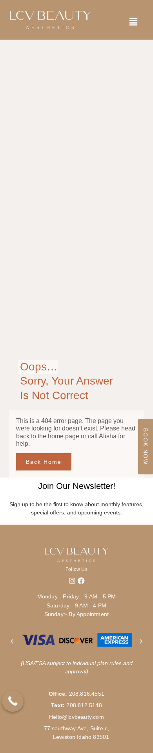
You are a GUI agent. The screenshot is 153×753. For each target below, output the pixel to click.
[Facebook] (81, 580)
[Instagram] (72, 580)
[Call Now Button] (13, 701)
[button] (12, 641)
